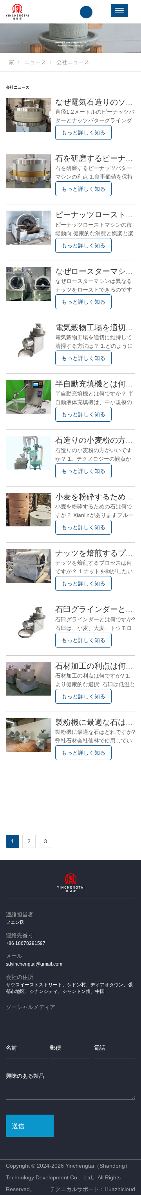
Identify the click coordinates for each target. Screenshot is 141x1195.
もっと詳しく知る (83, 132)
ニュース (35, 62)
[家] (17, 11)
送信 (18, 1126)
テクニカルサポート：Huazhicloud (92, 1189)
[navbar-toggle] (119, 10)
